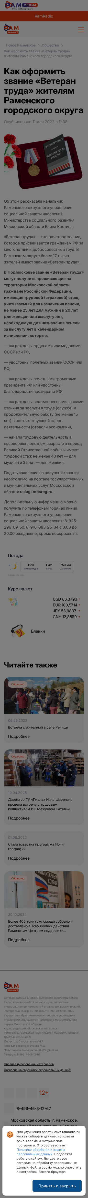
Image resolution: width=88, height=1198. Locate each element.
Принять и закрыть (57, 1185)
